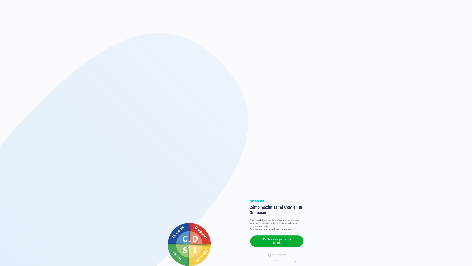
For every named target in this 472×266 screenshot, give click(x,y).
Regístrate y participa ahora (277, 241)
